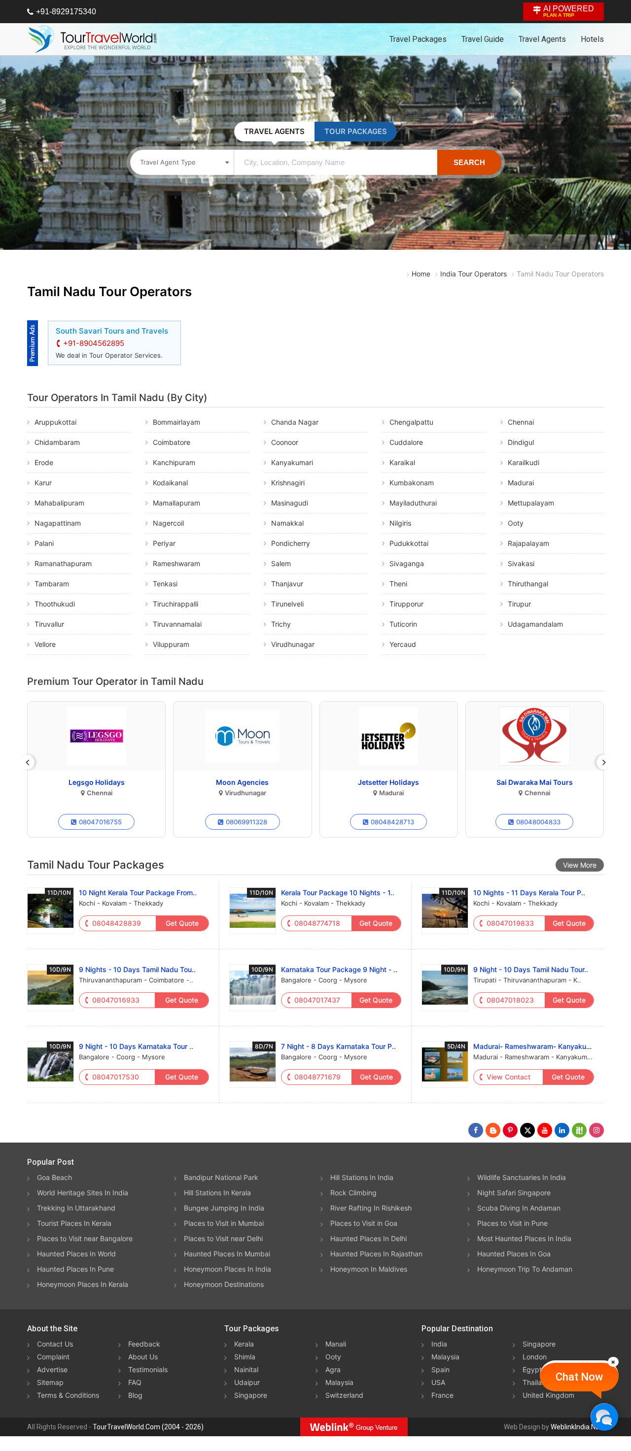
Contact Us (55, 1344)
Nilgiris (400, 523)
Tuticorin (403, 624)
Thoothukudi (55, 604)
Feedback (144, 1344)
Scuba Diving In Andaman (519, 1208)
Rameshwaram (176, 563)
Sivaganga (406, 563)
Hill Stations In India (361, 1177)
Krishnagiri (288, 482)
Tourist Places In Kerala (74, 1223)
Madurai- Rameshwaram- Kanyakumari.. (538, 1046)
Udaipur (247, 1382)
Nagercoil (168, 523)
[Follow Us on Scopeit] (579, 1130)
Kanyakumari (292, 462)
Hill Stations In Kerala (217, 1192)
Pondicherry (290, 543)
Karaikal (402, 462)
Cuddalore (406, 442)
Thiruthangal (528, 583)
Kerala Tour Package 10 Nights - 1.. (337, 892)
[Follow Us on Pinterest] (510, 1130)
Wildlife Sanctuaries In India (521, 1177)
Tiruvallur (49, 624)
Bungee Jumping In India (224, 1208)
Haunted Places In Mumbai (227, 1253)
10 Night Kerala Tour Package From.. (138, 892)
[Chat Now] (604, 1416)
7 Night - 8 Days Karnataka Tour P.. (338, 1046)
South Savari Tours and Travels (112, 331)
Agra (333, 1369)
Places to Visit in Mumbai (224, 1223)
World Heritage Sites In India (82, 1192)
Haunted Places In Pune (75, 1269)
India (439, 1344)
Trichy (281, 624)
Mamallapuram (176, 503)
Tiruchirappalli (175, 604)
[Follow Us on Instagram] (596, 1130)
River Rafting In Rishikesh (371, 1208)
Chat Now (579, 1377)
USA (438, 1382)
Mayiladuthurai (413, 503)
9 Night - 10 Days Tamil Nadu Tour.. (530, 969)
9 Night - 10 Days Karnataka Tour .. (136, 1046)
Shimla (244, 1356)
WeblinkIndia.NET (577, 1427)
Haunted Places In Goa (514, 1253)
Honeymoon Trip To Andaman (524, 1269)
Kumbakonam (411, 482)
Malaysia (339, 1382)
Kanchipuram (174, 462)
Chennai (521, 422)
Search (469, 162)
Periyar (164, 543)
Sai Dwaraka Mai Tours (534, 782)
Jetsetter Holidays (388, 782)
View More (579, 865)
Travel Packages (418, 39)
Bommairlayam (176, 422)
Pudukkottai (408, 543)
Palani (44, 543)
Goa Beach (54, 1177)
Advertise (52, 1369)
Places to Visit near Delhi (223, 1238)
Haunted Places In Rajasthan (376, 1253)
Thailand (536, 1382)
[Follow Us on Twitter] (527, 1130)
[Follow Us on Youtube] (544, 1130)
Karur (43, 482)
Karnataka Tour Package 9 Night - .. (339, 969)
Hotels (592, 39)
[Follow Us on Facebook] (475, 1130)
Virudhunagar (293, 644)
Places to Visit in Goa (363, 1223)
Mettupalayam (531, 503)
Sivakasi (521, 563)
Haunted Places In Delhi (368, 1238)
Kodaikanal (170, 482)
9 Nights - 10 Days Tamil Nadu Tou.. (137, 969)
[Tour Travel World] (92, 39)
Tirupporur (406, 604)
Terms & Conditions (68, 1395)
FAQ (134, 1382)
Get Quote (182, 923)
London (535, 1356)
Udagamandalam (535, 624)
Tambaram (52, 583)
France (442, 1395)
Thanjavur (287, 583)
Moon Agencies (242, 782)
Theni (398, 583)
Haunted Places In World (76, 1253)
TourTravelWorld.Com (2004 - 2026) (148, 1427)
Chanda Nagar (294, 422)
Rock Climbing (353, 1192)
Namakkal (287, 523)
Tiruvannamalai (177, 624)
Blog (135, 1395)
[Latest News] (493, 1130)
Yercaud (402, 644)
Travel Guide (482, 39)
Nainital (246, 1369)
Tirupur (519, 604)
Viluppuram (171, 644)
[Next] (603, 762)
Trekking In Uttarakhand (76, 1208)
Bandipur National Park (221, 1177)
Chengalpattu (411, 422)
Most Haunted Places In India (524, 1238)
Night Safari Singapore (514, 1192)
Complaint (53, 1356)
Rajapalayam (528, 543)
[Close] (613, 1362)
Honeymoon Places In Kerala (82, 1284)
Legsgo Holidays (97, 782)
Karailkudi (523, 462)
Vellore (45, 644)
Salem (281, 563)
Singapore (250, 1395)
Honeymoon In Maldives (368, 1269)
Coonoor (284, 442)
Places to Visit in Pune (512, 1223)
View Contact (508, 1077)
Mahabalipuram (59, 503)
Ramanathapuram (63, 563)
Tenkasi (165, 583)
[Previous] (27, 762)
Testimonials (148, 1369)
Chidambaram (57, 442)
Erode (44, 462)
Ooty (516, 523)
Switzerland (344, 1395)
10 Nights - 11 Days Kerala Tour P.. (529, 892)
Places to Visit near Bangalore (85, 1238)
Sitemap (50, 1382)
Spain (440, 1369)
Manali (335, 1344)
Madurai (521, 482)
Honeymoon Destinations (224, 1284)
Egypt (532, 1369)
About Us (143, 1356)
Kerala (244, 1344)
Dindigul (521, 442)
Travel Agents (542, 39)
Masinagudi (289, 503)
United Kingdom (548, 1395)
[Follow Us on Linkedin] (562, 1130)
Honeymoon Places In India (227, 1269)
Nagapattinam (58, 523)
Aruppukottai (55, 422)
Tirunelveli (287, 604)
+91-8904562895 (93, 343)
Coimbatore (171, 442)
